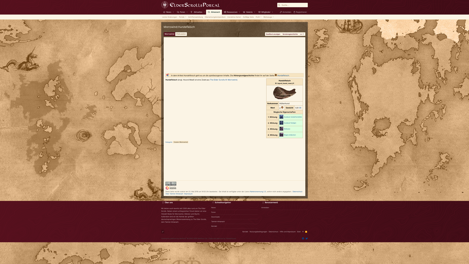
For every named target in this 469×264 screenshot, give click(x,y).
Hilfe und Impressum (288, 232)
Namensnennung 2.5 (258, 191)
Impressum (188, 194)
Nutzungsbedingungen (258, 232)
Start (299, 232)
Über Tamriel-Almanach (174, 194)
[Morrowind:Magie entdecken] (281, 136)
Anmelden (265, 208)
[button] (173, 12)
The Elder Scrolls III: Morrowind (223, 80)
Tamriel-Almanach (218, 221)
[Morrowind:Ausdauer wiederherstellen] (281, 118)
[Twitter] (307, 238)
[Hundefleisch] (276, 75)
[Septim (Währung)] (282, 108)
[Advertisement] (234, 54)
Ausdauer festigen (290, 123)
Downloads (215, 217)
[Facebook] (303, 238)
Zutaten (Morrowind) (181, 142)
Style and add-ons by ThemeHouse (222, 238)
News (213, 208)
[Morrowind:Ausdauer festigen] (281, 124)
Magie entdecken (290, 135)
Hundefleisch (283, 75)
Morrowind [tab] (169, 34)
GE (300, 108)
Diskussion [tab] (181, 34)
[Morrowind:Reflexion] (281, 130)
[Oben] (302, 231)
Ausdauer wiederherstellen (293, 117)
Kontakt (214, 226)
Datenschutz (297, 191)
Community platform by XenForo (184, 238)
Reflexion (287, 129)
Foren (213, 212)
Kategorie (168, 142)
